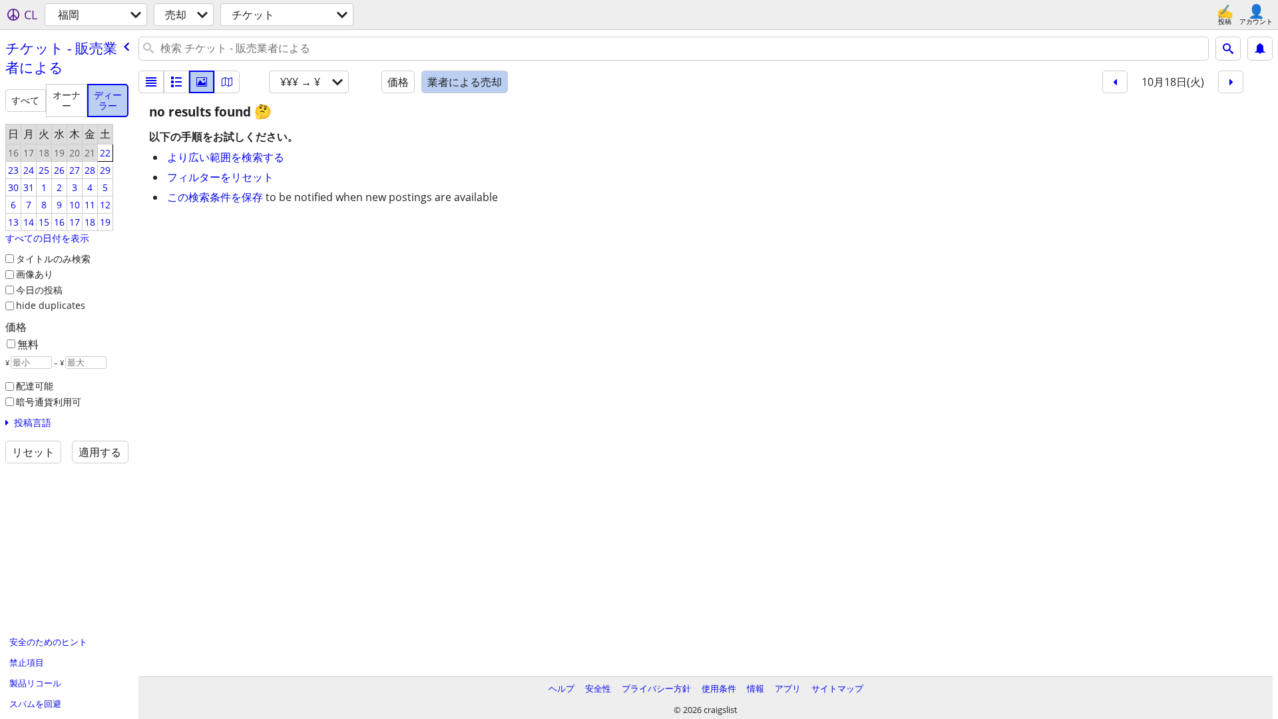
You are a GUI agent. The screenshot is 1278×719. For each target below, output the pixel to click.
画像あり (34, 274)
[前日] (1115, 82)
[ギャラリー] (201, 82)
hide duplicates (50, 305)
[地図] (227, 82)
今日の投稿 (39, 290)
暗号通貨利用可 (48, 401)
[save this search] (1260, 49)
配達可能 (34, 385)
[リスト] (151, 82)
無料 (28, 344)
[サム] (176, 82)
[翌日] (1230, 82)
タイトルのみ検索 (53, 258)
